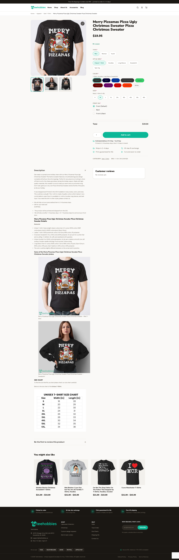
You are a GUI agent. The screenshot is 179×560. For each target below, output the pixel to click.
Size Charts (95, 531)
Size (95, 91)
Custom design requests (68, 531)
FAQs (93, 524)
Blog (82, 7)
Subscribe (143, 527)
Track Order (95, 528)
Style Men (97, 59)
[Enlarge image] (83, 24)
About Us (63, 7)
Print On (97, 103)
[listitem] (37, 84)
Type (95, 50)
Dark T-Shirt (47, 13)
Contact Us (95, 538)
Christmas (64, 528)
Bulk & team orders (67, 535)
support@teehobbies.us (40, 538)
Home (49, 7)
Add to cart (125, 135)
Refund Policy (122, 557)
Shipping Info (95, 535)
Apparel (39, 13)
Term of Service (143, 557)
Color (96, 74)
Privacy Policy (132, 557)
